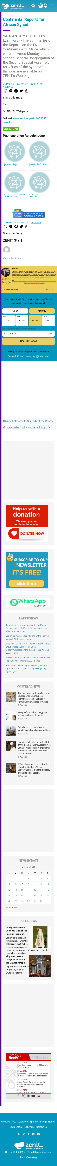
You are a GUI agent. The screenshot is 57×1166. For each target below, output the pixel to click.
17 (41, 890)
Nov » (14, 907)
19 (9, 895)
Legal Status (16, 1127)
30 (35, 901)
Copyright (29, 1127)
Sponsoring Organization (42, 1121)
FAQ (14, 1121)
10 (41, 884)
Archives (8, 87)
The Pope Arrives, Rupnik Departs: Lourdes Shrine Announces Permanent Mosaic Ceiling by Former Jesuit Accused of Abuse (33, 697)
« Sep (8, 907)
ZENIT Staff (37, 84)
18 (48, 890)
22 (28, 895)
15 (28, 890)
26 (9, 901)
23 (35, 895)
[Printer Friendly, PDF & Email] (11, 129)
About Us (5, 1121)
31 (41, 901)
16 (35, 890)
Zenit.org (11, 40)
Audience (23, 1121)
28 (22, 901)
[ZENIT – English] (16, 6)
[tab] (17, 1057)
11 (48, 884)
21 (22, 895)
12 (9, 890)
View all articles (12, 258)
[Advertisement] (28, 398)
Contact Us (42, 1127)
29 (28, 901)
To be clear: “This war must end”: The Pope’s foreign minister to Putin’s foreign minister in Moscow (26, 628)
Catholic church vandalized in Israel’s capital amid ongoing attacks (34, 728)
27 (15, 901)
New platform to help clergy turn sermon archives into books (33, 714)
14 (22, 890)
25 (48, 895)
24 (41, 895)
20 (15, 895)
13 (15, 890)
